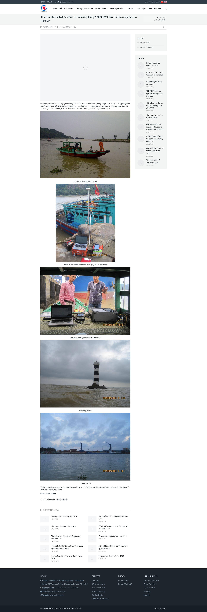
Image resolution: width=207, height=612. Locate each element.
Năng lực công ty (98, 591)
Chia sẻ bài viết (49, 499)
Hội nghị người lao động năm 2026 (64, 516)
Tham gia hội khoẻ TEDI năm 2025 (111, 556)
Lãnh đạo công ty (98, 584)
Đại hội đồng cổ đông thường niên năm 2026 (113, 517)
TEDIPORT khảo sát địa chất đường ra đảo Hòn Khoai (113, 527)
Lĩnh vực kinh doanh (151, 580)
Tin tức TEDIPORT (147, 47)
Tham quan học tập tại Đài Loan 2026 (112, 536)
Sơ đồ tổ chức (97, 595)
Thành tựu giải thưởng (100, 599)
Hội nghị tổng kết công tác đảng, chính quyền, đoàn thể (113, 547)
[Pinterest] (66, 499)
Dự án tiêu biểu (149, 588)
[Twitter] (63, 499)
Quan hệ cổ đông (150, 584)
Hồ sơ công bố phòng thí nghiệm (63, 526)
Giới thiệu (95, 580)
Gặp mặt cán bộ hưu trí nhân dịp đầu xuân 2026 (66, 557)
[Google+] (60, 499)
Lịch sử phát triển (98, 588)
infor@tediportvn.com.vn (56, 591)
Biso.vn (164, 609)
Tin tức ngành (145, 43)
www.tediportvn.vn (56, 595)
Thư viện (147, 591)
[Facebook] (57, 499)
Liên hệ (146, 595)
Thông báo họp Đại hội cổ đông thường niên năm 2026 (66, 537)
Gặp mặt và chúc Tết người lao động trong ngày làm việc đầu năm (67, 547)
